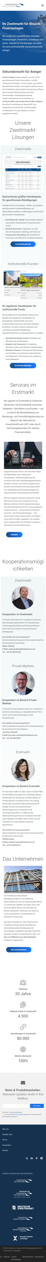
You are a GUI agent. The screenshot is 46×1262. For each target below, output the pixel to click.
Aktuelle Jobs (7, 1134)
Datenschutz (39, 1257)
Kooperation (6, 1145)
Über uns (5, 1129)
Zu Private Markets (23, 365)
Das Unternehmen (19, 950)
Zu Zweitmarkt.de (23, 244)
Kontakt (14, 535)
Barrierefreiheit (28, 1257)
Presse (4, 1140)
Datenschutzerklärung (18, 1114)
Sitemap (7, 1257)
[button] (42, 5)
